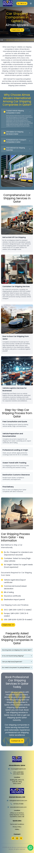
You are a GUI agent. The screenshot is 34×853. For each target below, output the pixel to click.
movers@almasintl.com (18, 769)
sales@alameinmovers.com (18, 800)
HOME (1, 40)
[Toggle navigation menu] (31, 3)
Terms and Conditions (17, 824)
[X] (21, 838)
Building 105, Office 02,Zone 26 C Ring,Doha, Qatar (17, 781)
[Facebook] (13, 838)
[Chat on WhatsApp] (30, 848)
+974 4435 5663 (18, 772)
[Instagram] (17, 838)
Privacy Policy (17, 827)
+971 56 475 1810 (18, 804)
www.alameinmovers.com (18, 807)
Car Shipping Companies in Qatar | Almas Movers (20, 40)
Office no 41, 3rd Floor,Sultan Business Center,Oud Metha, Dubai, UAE (17, 814)
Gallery (17, 829)
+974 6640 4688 (18, 774)
